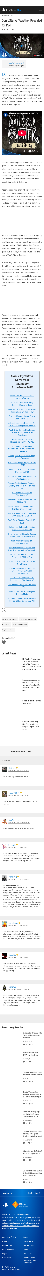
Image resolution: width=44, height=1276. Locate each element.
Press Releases (8, 1249)
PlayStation (13, 10)
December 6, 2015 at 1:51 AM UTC (18, 847)
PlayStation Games (8, 630)
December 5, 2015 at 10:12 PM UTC (18, 795)
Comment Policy (9, 1237)
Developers (7, 1257)
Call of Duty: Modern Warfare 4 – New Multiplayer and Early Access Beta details (32, 1173)
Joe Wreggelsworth (16, 63)
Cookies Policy (28, 1245)
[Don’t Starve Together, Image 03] (22, 300)
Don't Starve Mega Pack (9, 619)
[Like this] (30, 1044)
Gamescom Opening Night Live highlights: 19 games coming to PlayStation (31, 1113)
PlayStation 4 (6, 624)
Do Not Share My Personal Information (11, 1268)
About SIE (6, 1241)
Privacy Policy (7, 1245)
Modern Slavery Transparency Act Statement (30, 1260)
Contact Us (27, 1253)
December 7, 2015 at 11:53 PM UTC (18, 925)
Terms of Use (28, 1241)
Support (26, 1237)
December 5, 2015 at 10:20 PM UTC (19, 823)
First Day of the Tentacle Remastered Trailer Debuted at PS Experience (22, 448)
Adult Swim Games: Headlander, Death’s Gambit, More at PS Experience (22, 432)
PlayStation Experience (20, 624)
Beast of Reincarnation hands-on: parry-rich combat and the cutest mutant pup (32, 1094)
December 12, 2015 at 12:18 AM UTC (19, 989)
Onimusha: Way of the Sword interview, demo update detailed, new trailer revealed (32, 1133)
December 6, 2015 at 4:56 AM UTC (18, 879)
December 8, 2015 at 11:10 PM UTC (18, 957)
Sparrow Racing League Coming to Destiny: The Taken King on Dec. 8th (22, 485)
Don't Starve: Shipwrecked (28, 619)
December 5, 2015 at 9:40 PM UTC (18, 771)
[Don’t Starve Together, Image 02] (22, 220)
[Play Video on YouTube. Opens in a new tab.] (38, 55)
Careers (26, 1249)
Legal (4, 1253)
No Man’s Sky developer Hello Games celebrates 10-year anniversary (32, 1035)
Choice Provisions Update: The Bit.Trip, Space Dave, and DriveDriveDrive (22, 570)
